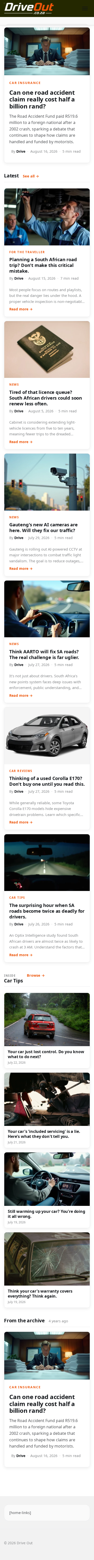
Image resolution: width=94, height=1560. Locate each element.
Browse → (36, 975)
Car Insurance (25, 82)
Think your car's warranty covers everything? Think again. (40, 1293)
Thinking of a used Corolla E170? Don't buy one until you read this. (47, 781)
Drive (20, 151)
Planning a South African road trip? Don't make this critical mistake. (43, 265)
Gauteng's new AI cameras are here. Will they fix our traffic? (43, 527)
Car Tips (17, 897)
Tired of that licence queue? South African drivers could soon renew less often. (45, 398)
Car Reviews (20, 771)
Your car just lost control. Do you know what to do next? (46, 1054)
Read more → (21, 309)
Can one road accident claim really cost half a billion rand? (42, 99)
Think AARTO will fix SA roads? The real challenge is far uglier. (44, 654)
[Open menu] (85, 8)
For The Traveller (27, 252)
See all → (31, 176)
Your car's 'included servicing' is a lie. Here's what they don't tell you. (44, 1134)
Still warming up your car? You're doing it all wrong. (46, 1214)
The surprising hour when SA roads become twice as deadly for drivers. (46, 911)
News (14, 384)
